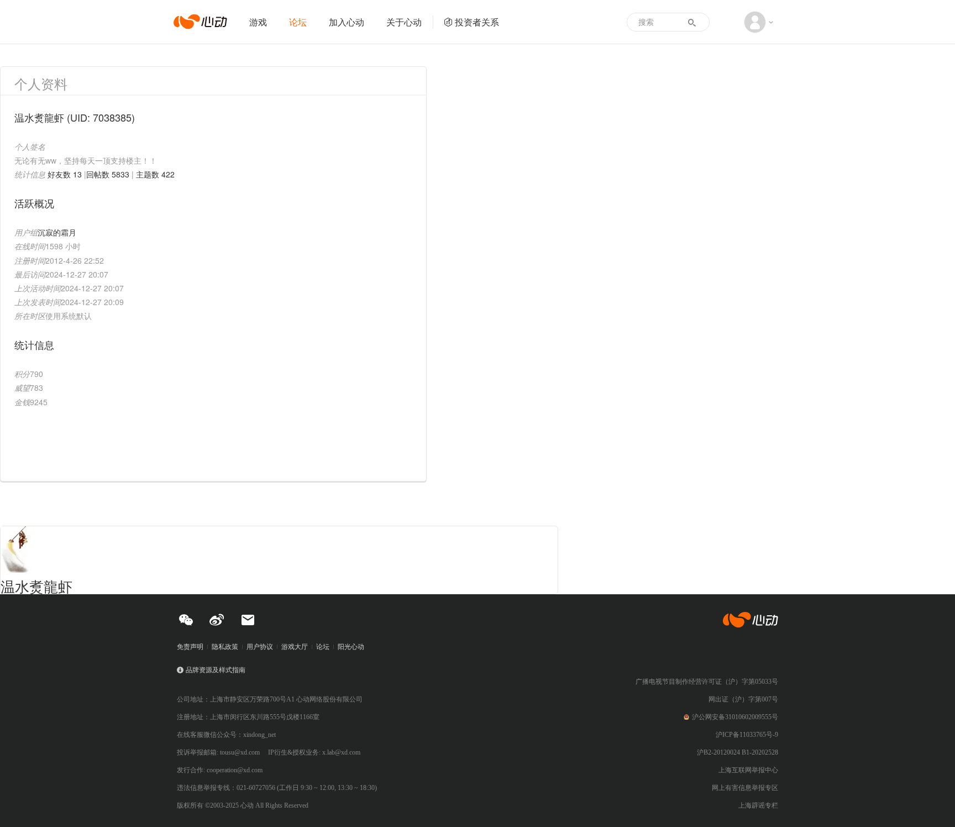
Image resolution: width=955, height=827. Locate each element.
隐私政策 (225, 647)
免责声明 (190, 647)
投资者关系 (477, 21)
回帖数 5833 (107, 174)
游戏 (258, 21)
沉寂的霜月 (57, 232)
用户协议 (259, 647)
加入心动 (346, 21)
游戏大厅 (294, 647)
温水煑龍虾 (36, 585)
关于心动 (404, 21)
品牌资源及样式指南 (215, 670)
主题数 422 (155, 174)
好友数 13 (65, 174)
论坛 (298, 21)
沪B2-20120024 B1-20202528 (737, 752)
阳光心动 (351, 647)
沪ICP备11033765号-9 (747, 735)
